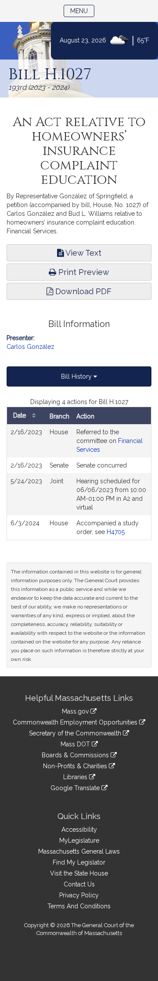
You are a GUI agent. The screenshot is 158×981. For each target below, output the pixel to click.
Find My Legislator (79, 862)
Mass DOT (76, 744)
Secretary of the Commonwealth (76, 733)
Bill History (77, 376)
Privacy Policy (79, 895)
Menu (82, 10)
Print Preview (82, 272)
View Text (82, 252)
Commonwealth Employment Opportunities (76, 722)
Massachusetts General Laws (79, 851)
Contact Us (79, 884)
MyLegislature (79, 840)
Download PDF (82, 291)
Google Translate (75, 787)
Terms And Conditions (79, 906)
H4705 (116, 531)
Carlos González (30, 346)
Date (20, 415)
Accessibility (79, 829)
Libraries (76, 777)
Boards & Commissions (76, 755)
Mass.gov (76, 711)
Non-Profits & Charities (76, 766)
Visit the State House (79, 873)
